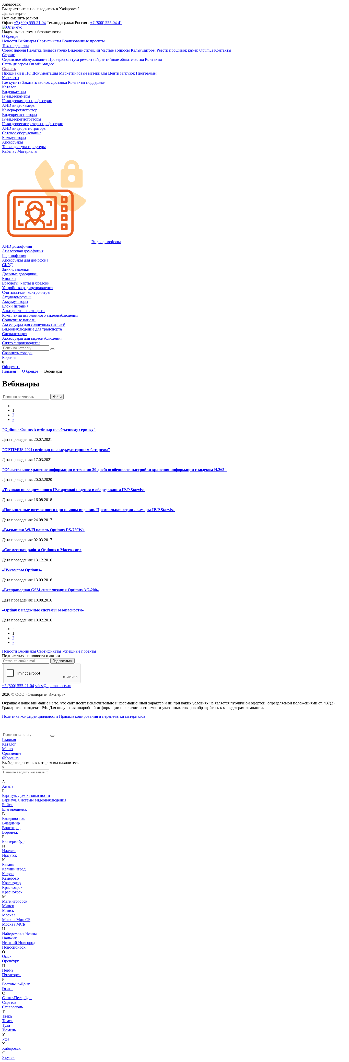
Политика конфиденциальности (30, 716)
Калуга (8, 873)
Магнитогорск (14, 901)
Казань (8, 864)
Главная (9, 739)
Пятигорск (11, 975)
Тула (6, 1025)
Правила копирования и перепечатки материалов (102, 716)
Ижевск (9, 850)
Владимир (11, 823)
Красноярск (12, 887)
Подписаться (62, 661)
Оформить (11, 366)
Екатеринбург (14, 841)
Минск (8, 906)
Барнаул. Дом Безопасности (26, 795)
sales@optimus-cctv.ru (53, 685)
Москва (8, 915)
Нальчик (9, 938)
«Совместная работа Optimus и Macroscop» (42, 550)
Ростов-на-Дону (16, 984)
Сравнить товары (17, 353)
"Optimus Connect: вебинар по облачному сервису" (49, 429)
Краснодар (11, 883)
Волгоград (11, 827)
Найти (57, 397)
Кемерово (10, 878)
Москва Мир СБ (16, 919)
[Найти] (52, 349)
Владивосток (13, 818)
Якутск (8, 1057)
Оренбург (10, 961)
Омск (6, 956)
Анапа (7, 786)
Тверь (7, 1016)
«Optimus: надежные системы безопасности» (43, 610)
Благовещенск (14, 809)
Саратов (9, 1002)
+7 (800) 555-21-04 (30, 22)
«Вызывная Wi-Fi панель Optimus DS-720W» (43, 530)
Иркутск (9, 855)
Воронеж (10, 832)
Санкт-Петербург (17, 998)
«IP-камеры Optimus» (22, 570)
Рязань (7, 988)
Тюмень (9, 1030)
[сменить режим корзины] (18, 357)
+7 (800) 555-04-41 (106, 22)
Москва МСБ (13, 924)
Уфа (5, 1039)
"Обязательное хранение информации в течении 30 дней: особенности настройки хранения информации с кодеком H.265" (114, 469)
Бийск (7, 805)
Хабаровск (11, 1048)
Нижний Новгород (18, 942)
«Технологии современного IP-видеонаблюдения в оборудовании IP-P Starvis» (73, 490)
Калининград (14, 869)
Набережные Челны (19, 933)
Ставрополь (12, 1007)
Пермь (7, 970)
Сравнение (11, 753)
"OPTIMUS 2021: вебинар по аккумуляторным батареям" (56, 449)
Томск (7, 1021)
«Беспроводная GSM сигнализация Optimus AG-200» (50, 590)
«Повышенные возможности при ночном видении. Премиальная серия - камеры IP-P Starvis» (88, 510)
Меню (7, 749)
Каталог (9, 744)
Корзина (9, 357)
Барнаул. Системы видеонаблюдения (34, 800)
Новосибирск (14, 947)
